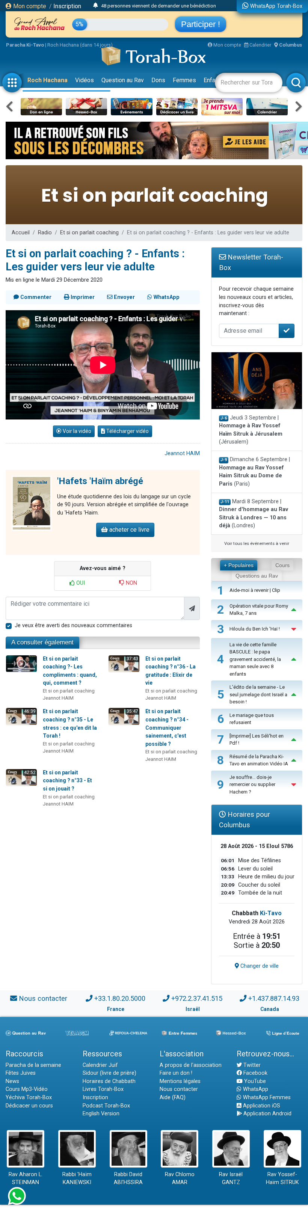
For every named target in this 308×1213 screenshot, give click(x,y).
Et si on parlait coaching (89, 232)
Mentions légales (180, 1081)
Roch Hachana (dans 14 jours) (80, 45)
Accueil (21, 232)
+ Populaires (239, 565)
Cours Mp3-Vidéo (27, 1089)
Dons (158, 80)
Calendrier (259, 45)
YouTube (254, 1081)
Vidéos (84, 80)
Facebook (254, 1073)
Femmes (184, 80)
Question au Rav (122, 80)
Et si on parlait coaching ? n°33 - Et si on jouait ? (67, 780)
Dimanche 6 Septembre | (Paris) (254, 471)
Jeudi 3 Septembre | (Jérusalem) (250, 430)
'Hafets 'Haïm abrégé (100, 481)
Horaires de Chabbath (109, 1081)
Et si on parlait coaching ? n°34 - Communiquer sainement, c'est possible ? (167, 727)
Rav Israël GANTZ (231, 1178)
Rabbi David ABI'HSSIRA (128, 1178)
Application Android (266, 1113)
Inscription (67, 6)
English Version (101, 1113)
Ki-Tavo (271, 913)
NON (130, 583)
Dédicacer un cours (29, 1106)
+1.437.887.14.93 (273, 998)
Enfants (213, 80)
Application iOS (261, 1106)
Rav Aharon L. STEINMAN (25, 1178)
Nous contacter (43, 998)
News (12, 1081)
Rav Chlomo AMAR (180, 1178)
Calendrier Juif (100, 1065)
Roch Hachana (47, 80)
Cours (282, 565)
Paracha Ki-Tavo (25, 45)
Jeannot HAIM (182, 453)
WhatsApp (255, 1089)
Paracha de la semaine (33, 1065)
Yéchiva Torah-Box (29, 1097)
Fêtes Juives (21, 1073)
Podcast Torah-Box (106, 1106)
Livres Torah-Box (103, 1089)
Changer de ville (259, 966)
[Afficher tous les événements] (95, 6)
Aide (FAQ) (173, 1097)
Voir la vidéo (76, 431)
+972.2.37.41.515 (196, 998)
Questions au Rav (257, 576)
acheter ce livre (128, 529)
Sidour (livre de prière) (109, 1073)
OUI (80, 583)
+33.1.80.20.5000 (119, 998)
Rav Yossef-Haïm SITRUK (282, 1178)
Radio (45, 232)
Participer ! (200, 24)
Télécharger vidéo (127, 431)
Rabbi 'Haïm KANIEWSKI (77, 1178)
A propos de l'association (191, 1065)
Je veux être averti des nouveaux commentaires (73, 625)
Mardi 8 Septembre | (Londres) (253, 513)
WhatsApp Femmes (266, 1097)
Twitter (251, 1065)
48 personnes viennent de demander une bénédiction (158, 6)
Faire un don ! (176, 1073)
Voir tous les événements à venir (256, 543)
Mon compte (29, 6)
